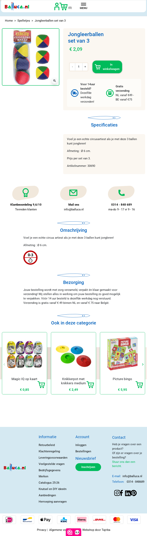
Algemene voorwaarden (64, 530)
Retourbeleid (47, 445)
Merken (43, 476)
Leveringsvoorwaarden (53, 457)
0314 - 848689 (135, 481)
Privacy (41, 530)
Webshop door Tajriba (96, 530)
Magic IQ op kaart (24, 379)
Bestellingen (83, 451)
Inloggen (80, 445)
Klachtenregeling (49, 451)
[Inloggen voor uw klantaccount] (57, 6)
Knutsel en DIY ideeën (52, 489)
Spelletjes (23, 20)
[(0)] (63, 6)
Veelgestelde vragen (52, 464)
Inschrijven (88, 467)
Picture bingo (122, 379)
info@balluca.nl (132, 476)
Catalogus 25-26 (49, 482)
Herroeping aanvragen (53, 501)
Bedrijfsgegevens (49, 470)
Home (9, 20)
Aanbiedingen (47, 495)
